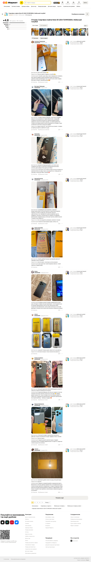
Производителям (75, 521)
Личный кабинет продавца (52, 540)
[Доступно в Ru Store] (17, 524)
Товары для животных (30, 547)
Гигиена (27, 523)
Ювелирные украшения (30, 553)
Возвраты (48, 525)
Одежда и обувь (29, 527)
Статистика (6, 559)
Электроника (28, 525)
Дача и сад (27, 538)
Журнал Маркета (49, 527)
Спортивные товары (30, 544)
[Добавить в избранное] (87, 14)
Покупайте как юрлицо (51, 521)
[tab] (7, 6)
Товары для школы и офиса (31, 542)
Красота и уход (28, 534)
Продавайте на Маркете (51, 542)
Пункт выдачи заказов (76, 523)
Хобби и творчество (30, 536)
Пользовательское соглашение (18, 559)
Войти (85, 2)
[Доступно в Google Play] (7, 524)
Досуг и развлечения (30, 517)
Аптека (27, 532)
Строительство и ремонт (31, 549)
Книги (26, 540)
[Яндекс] (87, 560)
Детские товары (29, 551)
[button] (35, 32)
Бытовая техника (29, 521)
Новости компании (75, 517)
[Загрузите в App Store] (3, 524)
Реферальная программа (76, 519)
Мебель (27, 519)
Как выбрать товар (50, 517)
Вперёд (47, 502)
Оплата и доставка (50, 519)
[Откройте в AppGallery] (12, 524)
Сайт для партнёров (50, 547)
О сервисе (48, 523)
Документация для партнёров (52, 544)
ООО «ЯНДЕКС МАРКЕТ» (83, 558)
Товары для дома (29, 529)
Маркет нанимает (75, 525)
